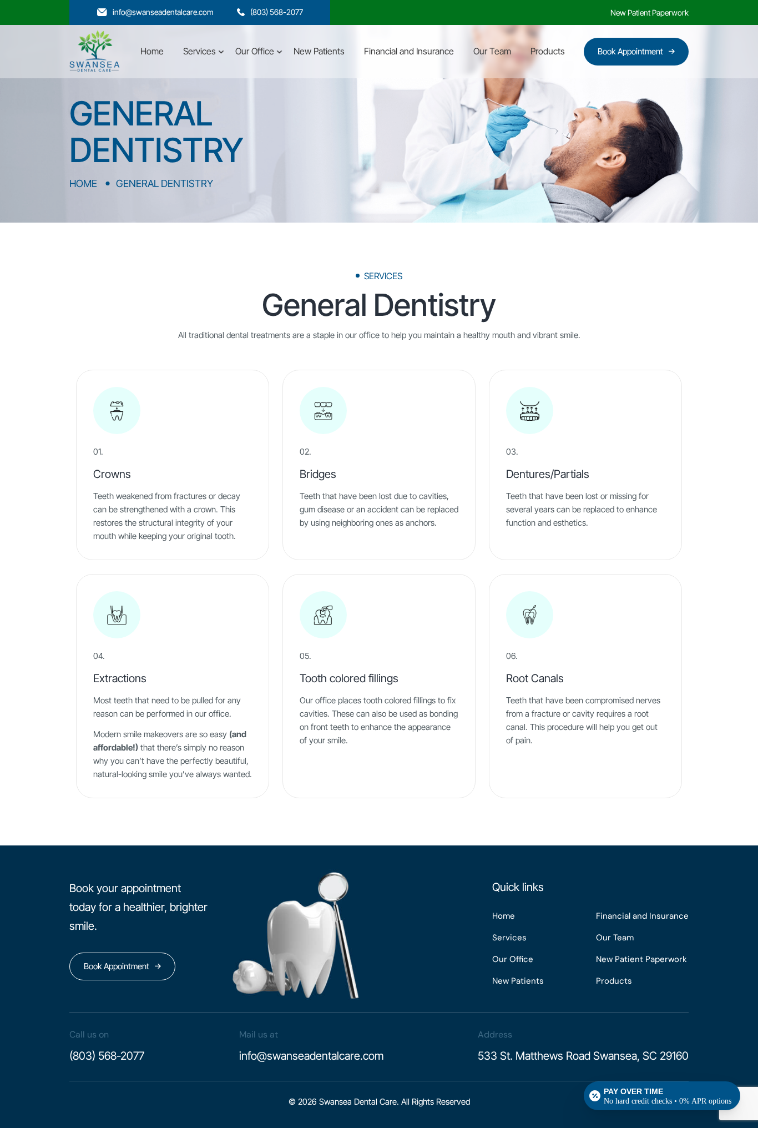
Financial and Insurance (409, 51)
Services (199, 51)
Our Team (492, 51)
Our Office (254, 51)
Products (547, 51)
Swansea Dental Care (358, 1101)
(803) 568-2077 (276, 12)
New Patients (319, 51)
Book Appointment (630, 51)
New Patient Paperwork (649, 12)
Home (152, 51)
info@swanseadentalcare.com (163, 12)
